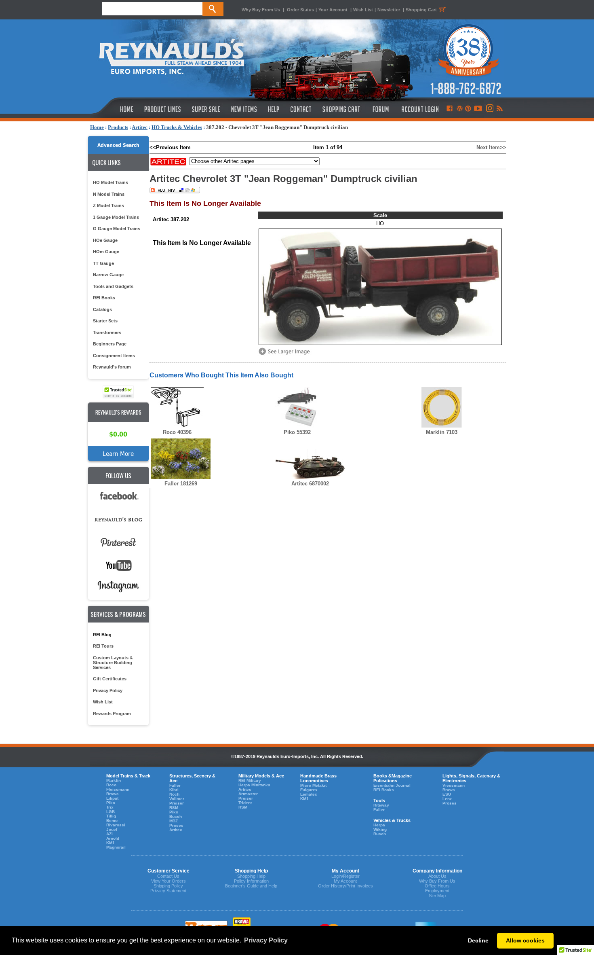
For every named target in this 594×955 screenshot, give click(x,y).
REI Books (104, 297)
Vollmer (176, 798)
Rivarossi (115, 825)
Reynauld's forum (112, 366)
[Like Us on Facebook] (449, 109)
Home (97, 127)
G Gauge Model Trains (116, 228)
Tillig (111, 816)
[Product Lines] (163, 109)
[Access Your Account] (419, 109)
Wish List (363, 9)
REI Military (249, 780)
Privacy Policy (107, 690)
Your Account (333, 9)
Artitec (139, 127)
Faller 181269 (180, 484)
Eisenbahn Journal (392, 785)
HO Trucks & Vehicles (177, 127)
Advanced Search (118, 145)
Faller (175, 785)
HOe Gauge (105, 240)
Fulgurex (309, 790)
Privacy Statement (168, 890)
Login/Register (345, 876)
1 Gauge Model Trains (116, 217)
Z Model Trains (108, 205)
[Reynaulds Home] (114, 109)
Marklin (113, 780)
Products (118, 127)
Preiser (176, 803)
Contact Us (168, 876)
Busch (175, 816)
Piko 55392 (297, 432)
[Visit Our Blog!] (459, 109)
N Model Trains (108, 194)
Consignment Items (114, 355)
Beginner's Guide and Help (251, 885)
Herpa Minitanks (254, 785)
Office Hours (437, 885)
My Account (345, 881)
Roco (111, 785)
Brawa (112, 794)
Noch (174, 794)
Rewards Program (112, 713)
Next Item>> (491, 147)
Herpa (379, 825)
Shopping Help (251, 876)
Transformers (107, 332)
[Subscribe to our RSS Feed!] (499, 109)
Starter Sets (105, 320)
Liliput (112, 798)
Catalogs (102, 309)
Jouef (111, 829)
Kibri (174, 790)
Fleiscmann (117, 789)
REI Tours (103, 646)
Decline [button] (478, 940)
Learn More (118, 453)
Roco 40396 (177, 432)
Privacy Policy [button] (266, 940)
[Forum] (380, 109)
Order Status (300, 9)
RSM (173, 807)
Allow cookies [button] (525, 940)
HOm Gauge (106, 251)
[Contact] (301, 109)
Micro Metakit (313, 785)
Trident (245, 802)
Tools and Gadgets (113, 286)
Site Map (437, 895)
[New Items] (244, 109)
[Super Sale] (206, 109)
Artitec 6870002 (310, 484)
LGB (110, 811)
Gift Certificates (109, 678)
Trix (110, 807)
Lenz (447, 798)
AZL (110, 834)
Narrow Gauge (108, 274)
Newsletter (388, 9)
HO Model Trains (110, 182)
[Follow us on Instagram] (489, 109)
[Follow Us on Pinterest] (468, 109)
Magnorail (116, 847)
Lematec (308, 794)
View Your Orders (168, 881)
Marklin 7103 (441, 432)
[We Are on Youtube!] (478, 109)
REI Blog (102, 634)
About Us (437, 876)
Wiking (380, 829)
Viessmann (453, 785)
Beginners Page (109, 343)
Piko (110, 802)
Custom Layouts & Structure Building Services (113, 662)
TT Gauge (103, 263)
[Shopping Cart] (341, 109)
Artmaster (248, 794)
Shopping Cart (421, 9)
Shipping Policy (168, 885)
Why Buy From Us (261, 9)
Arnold (112, 838)
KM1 (110, 843)
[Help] (274, 109)
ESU (446, 794)
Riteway (381, 805)
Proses (176, 825)
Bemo (112, 820)
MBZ (173, 821)
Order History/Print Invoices (345, 885)
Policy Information (251, 881)
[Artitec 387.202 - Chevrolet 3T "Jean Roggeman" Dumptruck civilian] (285, 354)
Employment (437, 890)
